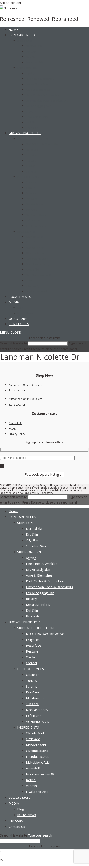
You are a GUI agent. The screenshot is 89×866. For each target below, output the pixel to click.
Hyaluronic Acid (37, 791)
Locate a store (19, 797)
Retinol (31, 780)
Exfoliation (33, 715)
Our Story (16, 821)
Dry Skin (32, 534)
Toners (31, 680)
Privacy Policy (17, 434)
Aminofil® (33, 768)
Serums (31, 686)
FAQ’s (12, 428)
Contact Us (15, 423)
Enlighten (33, 639)
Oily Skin (32, 540)
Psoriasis (33, 616)
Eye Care (32, 692)
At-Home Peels (37, 721)
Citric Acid (33, 739)
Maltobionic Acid (38, 762)
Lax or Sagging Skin (40, 593)
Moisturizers (35, 698)
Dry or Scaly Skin (38, 569)
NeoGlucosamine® (40, 774)
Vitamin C (33, 786)
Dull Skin (32, 610)
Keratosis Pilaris (38, 604)
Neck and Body (37, 710)
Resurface (33, 645)
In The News (26, 815)
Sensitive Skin (36, 546)
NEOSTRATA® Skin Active (45, 634)
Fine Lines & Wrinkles (41, 563)
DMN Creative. (44, 493)
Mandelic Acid (36, 745)
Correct (31, 663)
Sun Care (32, 704)
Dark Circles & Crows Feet (45, 581)
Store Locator (17, 390)
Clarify (30, 657)
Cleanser (32, 674)
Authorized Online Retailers (25, 385)
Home (13, 511)
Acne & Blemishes (39, 575)
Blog (20, 809)
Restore (32, 651)
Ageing (31, 558)
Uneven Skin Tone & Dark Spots (49, 587)
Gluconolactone (37, 750)
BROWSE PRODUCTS (25, 622)
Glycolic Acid (35, 733)
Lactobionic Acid (37, 756)
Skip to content (10, 3)
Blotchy (31, 598)
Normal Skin (34, 528)
